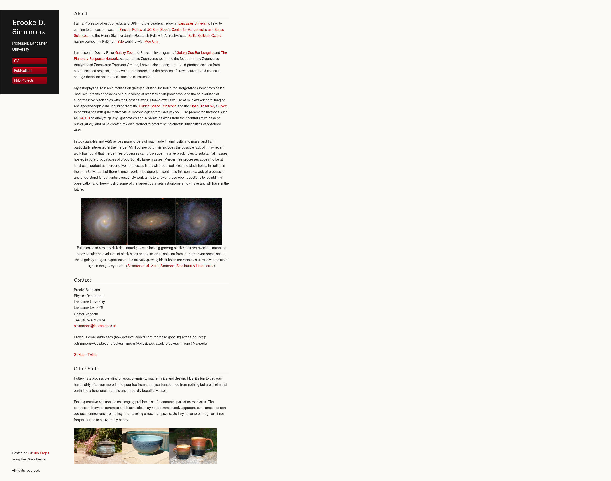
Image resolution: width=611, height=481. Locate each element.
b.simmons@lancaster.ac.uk (95, 325)
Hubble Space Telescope (158, 106)
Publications (23, 70)
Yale (120, 41)
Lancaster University (193, 23)
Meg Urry (151, 41)
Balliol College (199, 35)
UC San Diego (157, 29)
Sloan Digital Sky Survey (208, 106)
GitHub (79, 354)
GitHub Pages (38, 452)
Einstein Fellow (130, 29)
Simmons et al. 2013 (142, 265)
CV (16, 60)
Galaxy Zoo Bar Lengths (195, 52)
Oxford (216, 35)
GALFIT (84, 117)
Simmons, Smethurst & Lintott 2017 (187, 265)
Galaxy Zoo (124, 52)
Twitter (93, 354)
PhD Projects (24, 80)
